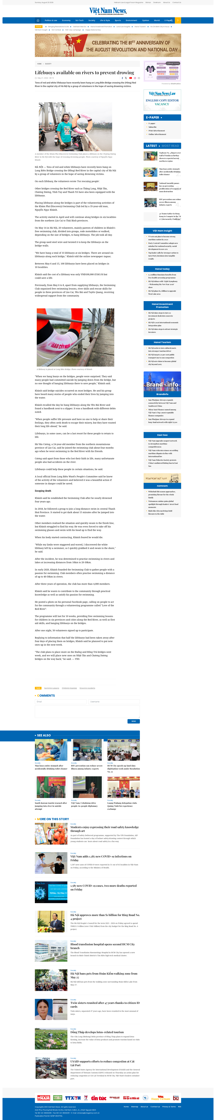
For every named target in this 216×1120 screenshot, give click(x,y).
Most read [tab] (170, 146)
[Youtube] (130, 78)
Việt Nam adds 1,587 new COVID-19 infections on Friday (101, 858)
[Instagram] (135, 78)
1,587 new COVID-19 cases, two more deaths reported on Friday (103, 887)
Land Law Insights (123, 27)
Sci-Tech (80, 20)
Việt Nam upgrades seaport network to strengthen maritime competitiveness (162, 444)
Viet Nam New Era (79, 27)
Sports (118, 20)
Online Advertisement (157, 134)
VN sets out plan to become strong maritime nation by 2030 (161, 238)
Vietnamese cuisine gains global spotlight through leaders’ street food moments (163, 504)
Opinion (145, 20)
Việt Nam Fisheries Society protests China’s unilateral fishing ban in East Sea (163, 463)
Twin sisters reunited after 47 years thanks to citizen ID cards (105, 1004)
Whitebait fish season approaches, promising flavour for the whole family (162, 494)
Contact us (155, 1106)
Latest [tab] (151, 146)
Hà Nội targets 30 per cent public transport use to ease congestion (161, 356)
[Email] (139, 78)
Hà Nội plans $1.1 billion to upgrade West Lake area (162, 292)
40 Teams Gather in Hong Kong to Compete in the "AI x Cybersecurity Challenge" (170, 216)
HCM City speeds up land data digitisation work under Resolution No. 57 (123, 768)
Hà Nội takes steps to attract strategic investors (163, 330)
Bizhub (148, 2)
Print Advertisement (157, 130)
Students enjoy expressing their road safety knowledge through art (104, 829)
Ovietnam (157, 2)
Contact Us (176, 2)
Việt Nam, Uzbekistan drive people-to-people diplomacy (84, 804)
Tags (38, 688)
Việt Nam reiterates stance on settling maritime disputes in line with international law (163, 453)
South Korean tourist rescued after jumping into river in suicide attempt (51, 806)
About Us (166, 2)
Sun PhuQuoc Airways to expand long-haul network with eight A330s (162, 420)
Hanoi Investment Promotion (101, 27)
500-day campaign (73, 30)
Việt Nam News (108, 11)
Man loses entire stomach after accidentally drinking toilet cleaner (51, 767)
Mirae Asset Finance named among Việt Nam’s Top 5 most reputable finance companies (162, 412)
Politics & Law (51, 20)
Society (91, 20)
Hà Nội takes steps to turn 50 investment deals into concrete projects (160, 316)
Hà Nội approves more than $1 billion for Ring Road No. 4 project (105, 917)
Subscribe (152, 127)
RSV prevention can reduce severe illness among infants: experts (86, 767)
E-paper (152, 117)
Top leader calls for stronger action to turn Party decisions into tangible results (163, 256)
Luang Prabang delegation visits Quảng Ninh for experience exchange (122, 806)
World (157, 20)
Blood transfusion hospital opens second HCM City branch (102, 946)
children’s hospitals (69, 688)
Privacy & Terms (169, 1106)
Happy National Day (93, 30)
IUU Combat (56, 30)
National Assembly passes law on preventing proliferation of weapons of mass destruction (170, 187)
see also (44, 735)
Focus (38, 27)
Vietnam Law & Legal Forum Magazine (128, 2)
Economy (66, 20)
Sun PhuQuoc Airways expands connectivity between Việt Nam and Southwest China (162, 403)
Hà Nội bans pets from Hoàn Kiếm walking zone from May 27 (103, 975)
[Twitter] (126, 78)
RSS (179, 1106)
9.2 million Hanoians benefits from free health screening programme (162, 276)
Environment (131, 20)
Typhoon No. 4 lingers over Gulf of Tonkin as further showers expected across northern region (170, 157)
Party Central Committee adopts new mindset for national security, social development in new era (163, 246)
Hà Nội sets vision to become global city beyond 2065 (162, 362)
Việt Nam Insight (41, 30)
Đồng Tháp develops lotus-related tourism (97, 1032)
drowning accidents (87, 688)
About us (144, 1106)
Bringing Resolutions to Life (58, 27)
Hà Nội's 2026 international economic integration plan (163, 324)
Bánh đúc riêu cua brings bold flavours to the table (160, 512)
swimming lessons (51, 688)
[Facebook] (122, 78)
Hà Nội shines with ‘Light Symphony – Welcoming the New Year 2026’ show (163, 284)
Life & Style (105, 20)
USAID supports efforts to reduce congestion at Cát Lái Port (102, 1063)
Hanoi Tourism (140, 27)
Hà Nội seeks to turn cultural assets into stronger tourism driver (162, 349)
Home (39, 64)
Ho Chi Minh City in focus (159, 27)
